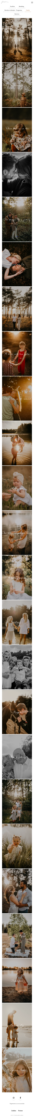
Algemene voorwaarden (17, 1103)
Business (17, 14)
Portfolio (12, 6)
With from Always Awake (17, 1115)
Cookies (13, 1110)
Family (28, 10)
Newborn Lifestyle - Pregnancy (13, 10)
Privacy (20, 1110)
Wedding (21, 6)
